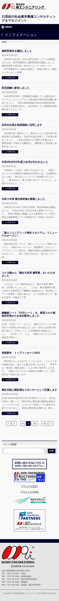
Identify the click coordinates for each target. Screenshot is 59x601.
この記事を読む (10, 77)
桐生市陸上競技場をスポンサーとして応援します (29, 389)
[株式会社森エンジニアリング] (24, 6)
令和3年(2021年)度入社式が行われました (25, 162)
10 (34, 423)
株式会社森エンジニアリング (26, 593)
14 (44, 423)
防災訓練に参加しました (15, 87)
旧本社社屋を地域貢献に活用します (22, 125)
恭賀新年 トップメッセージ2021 (21, 352)
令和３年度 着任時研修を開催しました (23, 199)
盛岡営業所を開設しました (17, 51)
